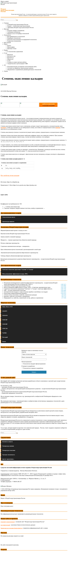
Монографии (11, 47)
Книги (9, 45)
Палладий (5, 337)
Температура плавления (8, 450)
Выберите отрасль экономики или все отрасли (32, 351)
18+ (5, 65)
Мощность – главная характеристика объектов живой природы (18, 240)
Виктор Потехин (12, 91)
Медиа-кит (10, 59)
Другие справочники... (8, 459)
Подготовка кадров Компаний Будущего (15, 293)
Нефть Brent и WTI (7, 306)
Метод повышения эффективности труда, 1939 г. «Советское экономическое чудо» (27, 287)
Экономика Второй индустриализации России (20, 27)
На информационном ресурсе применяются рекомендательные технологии (22, 514)
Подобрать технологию (14, 38)
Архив (6, 71)
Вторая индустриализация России (7, 10)
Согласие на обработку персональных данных (20, 68)
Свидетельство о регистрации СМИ (17, 63)
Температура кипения (8, 446)
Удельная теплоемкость (8, 454)
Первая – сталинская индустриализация (18, 26)
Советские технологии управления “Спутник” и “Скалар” (17, 269)
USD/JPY (4, 311)
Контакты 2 (10, 57)
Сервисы (3, 568)
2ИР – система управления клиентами (15, 290)
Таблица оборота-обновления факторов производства (16, 256)
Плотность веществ (7, 441)
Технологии (7, 35)
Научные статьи (11, 48)
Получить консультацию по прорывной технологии (22, 39)
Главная (6, 23)
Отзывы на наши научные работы (16, 62)
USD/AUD (4, 315)
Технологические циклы (8, 217)
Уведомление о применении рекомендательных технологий (24, 69)
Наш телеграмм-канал (7, 506)
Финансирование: (27, 361)
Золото (4, 341)
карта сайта (4, 194)
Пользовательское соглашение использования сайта (22, 66)
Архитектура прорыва (8, 221)
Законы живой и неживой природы (11, 237)
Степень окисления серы (12, 206)
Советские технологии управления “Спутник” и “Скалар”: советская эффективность (28, 289)
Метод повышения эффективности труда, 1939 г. (15, 274)
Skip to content (5, 1)
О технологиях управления (15, 51)
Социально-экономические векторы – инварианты (15, 246)
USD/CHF (4, 319)
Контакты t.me (11, 56)
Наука (5, 44)
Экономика (4, 552)
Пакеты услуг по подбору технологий (18, 33)
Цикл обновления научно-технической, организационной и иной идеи (21, 249)
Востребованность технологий (16, 36)
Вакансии (10, 54)
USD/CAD (4, 328)
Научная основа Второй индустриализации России (15, 233)
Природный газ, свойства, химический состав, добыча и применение (23, 298)
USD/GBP (4, 324)
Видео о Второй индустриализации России (13, 498)
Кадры (6, 50)
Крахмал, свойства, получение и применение (17, 296)
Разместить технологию (14, 41)
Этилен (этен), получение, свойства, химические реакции (20, 295)
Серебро (4, 332)
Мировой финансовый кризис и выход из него (14, 230)
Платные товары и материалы (15, 30)
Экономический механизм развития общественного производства (19, 252)
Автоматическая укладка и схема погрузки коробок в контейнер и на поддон (26, 292)
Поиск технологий (27, 357)
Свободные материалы (13, 32)
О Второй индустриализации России (17, 24)
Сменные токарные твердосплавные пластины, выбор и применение (24, 208)
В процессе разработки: (28, 366)
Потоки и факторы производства (10, 243)
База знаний (7, 42)
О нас (5, 53)
